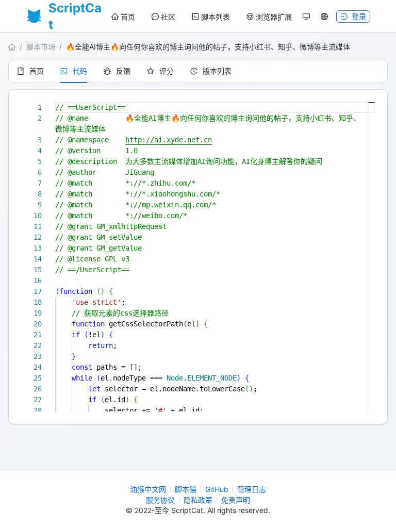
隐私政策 (198, 500)
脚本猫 (185, 489)
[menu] (201, 17)
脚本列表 (215, 16)
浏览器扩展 (274, 16)
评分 (166, 71)
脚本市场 (40, 46)
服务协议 (160, 500)
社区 (168, 16)
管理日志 (251, 489)
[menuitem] (123, 17)
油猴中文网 (148, 489)
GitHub (216, 489)
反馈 (123, 71)
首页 (128, 16)
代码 (80, 71)
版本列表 (217, 71)
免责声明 (235, 500)
